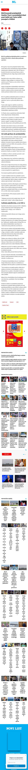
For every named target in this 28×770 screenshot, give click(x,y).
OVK (17, 302)
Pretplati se (16, 765)
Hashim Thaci (5, 305)
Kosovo (11, 302)
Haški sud (4, 302)
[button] (24, 331)
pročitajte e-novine (14, 753)
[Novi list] (14, 2)
